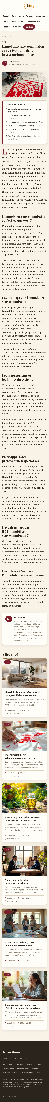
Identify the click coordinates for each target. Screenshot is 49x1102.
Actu (14, 16)
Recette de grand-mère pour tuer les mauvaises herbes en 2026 (22, 819)
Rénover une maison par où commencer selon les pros (19, 944)
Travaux (29, 16)
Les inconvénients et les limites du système (25, 122)
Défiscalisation (17, 21)
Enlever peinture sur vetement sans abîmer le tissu (20, 756)
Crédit (5, 21)
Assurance (40, 16)
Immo (21, 16)
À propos (17, 27)
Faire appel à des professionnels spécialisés (25, 126)
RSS (38, 1073)
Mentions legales (28, 1073)
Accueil (6, 16)
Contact (29, 27)
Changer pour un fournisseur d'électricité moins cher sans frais (22, 1006)
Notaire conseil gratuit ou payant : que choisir (17, 881)
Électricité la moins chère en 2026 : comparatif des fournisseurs (22, 694)
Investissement (33, 21)
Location (6, 27)
